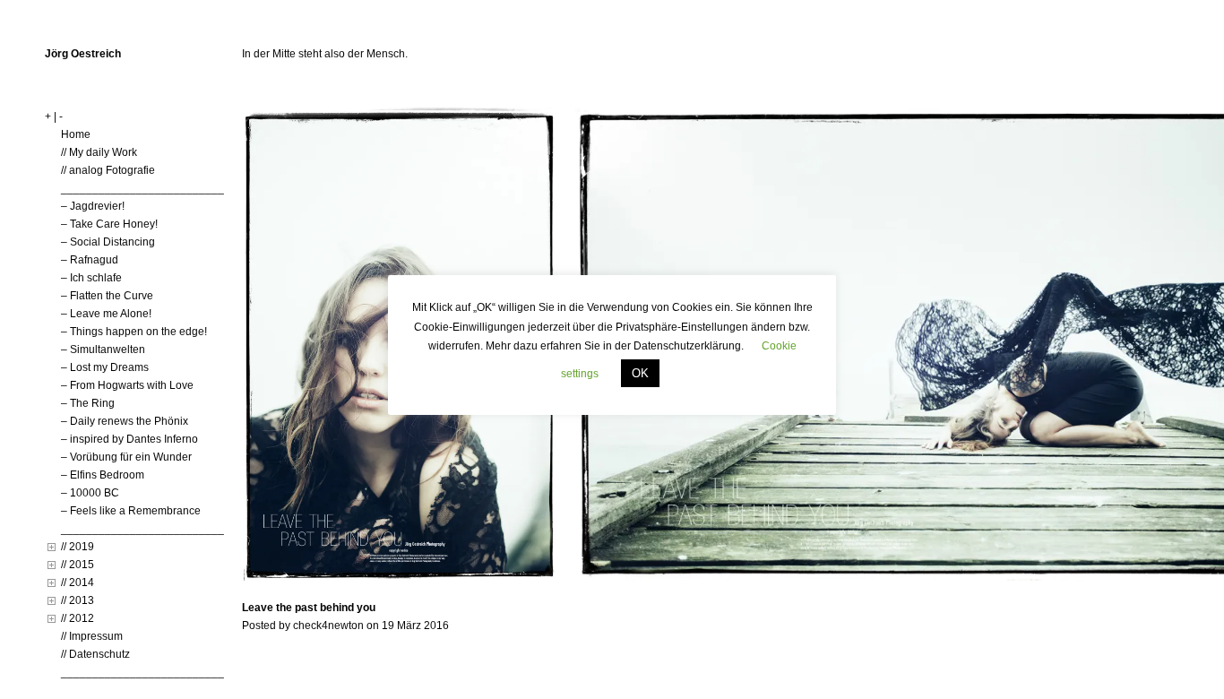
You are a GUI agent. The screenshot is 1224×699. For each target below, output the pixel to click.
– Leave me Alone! (106, 313)
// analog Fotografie (108, 170)
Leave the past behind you (308, 607)
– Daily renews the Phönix (124, 421)
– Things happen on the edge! (134, 331)
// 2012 (77, 618)
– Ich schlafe (91, 278)
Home (76, 134)
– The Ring (88, 403)
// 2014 (77, 582)
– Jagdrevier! (93, 206)
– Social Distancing (108, 242)
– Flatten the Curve (107, 295)
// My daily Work (99, 152)
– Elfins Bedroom (102, 475)
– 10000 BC (90, 493)
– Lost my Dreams (105, 367)
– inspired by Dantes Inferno (129, 439)
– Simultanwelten (103, 349)
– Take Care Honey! (109, 224)
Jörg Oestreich (83, 53)
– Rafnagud (89, 260)
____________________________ (149, 188)
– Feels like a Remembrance (131, 511)
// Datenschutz (95, 654)
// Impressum (92, 636)
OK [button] (640, 373)
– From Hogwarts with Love (127, 385)
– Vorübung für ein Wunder (126, 457)
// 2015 (77, 564)
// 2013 (77, 600)
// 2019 (77, 546)
